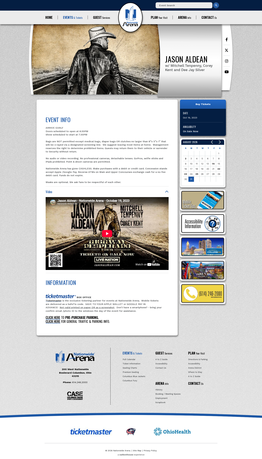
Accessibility (161, 364)
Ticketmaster (54, 300)
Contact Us (160, 368)
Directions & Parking (198, 359)
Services (101, 17)
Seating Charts (130, 368)
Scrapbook (160, 402)
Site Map (137, 450)
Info (184, 17)
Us (209, 17)
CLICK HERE (53, 317)
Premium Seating (131, 372)
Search (216, 5)
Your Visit (159, 17)
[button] (212, 142)
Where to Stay (195, 372)
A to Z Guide (161, 359)
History (158, 390)
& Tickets (73, 17)
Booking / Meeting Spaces (168, 394)
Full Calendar (129, 359)
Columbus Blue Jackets (134, 376)
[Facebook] (226, 41)
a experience (131, 454)
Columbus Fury (130, 380)
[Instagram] (226, 63)
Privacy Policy (150, 450)
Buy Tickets (203, 104)
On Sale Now (190, 131)
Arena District (195, 368)
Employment (161, 398)
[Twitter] (226, 52)
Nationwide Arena (130, 17)
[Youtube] (226, 73)
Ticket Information (131, 364)
